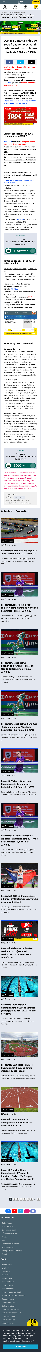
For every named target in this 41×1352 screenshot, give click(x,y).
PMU (10, 82)
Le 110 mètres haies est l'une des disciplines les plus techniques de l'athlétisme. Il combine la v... (18, 1077)
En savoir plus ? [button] (28, 1341)
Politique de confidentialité (12, 1250)
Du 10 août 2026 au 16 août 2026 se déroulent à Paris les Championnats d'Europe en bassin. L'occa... (18, 1187)
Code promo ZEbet (8, 1320)
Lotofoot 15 (6, 1271)
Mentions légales (8, 1247)
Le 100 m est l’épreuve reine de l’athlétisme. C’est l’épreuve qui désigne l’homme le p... (18, 1131)
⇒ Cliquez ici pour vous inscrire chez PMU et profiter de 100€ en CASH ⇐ (20, 102)
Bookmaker (6, 1275)
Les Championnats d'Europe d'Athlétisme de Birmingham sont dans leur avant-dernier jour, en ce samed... (19, 909)
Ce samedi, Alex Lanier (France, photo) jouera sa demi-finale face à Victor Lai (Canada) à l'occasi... (19, 793)
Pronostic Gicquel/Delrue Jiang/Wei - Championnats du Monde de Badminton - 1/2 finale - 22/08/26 (19, 727)
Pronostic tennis (8, 1282)
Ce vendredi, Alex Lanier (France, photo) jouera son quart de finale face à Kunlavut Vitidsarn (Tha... (18, 852)
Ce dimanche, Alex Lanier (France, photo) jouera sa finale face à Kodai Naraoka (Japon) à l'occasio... (18, 618)
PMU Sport (8, 141)
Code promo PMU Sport (10, 1309)
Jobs (3, 1240)
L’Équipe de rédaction (10, 1233)
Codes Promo (7, 1223)
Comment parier (8, 1299)
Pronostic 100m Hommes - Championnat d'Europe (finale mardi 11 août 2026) (16, 1122)
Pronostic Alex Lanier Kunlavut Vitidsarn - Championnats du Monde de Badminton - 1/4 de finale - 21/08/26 (19, 840)
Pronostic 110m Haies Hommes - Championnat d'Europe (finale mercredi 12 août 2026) (17, 1068)
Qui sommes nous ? (9, 1230)
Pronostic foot (7, 1278)
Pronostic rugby (8, 1285)
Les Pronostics (19, 497)
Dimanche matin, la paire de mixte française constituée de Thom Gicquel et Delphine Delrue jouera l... (18, 679)
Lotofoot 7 (5, 1268)
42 (38, 1199)
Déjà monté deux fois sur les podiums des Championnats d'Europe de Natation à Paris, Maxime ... (17, 1021)
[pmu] (20, 323)
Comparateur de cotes (10, 1302)
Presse (4, 1237)
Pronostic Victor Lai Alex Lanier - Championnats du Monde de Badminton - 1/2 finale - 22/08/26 (17, 784)
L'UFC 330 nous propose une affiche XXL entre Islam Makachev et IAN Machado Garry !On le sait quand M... (19, 965)
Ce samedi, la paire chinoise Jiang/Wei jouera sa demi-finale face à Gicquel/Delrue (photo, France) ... (19, 737)
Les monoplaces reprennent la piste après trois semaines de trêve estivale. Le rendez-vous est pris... (18, 561)
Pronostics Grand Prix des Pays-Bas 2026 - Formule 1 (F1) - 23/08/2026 (19, 552)
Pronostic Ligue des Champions (13, 1295)
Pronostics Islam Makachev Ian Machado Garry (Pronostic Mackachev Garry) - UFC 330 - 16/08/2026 (17, 953)
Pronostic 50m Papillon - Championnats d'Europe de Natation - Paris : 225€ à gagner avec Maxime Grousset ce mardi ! (17, 1175)
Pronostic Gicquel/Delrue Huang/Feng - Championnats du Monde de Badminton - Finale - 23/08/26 (17, 667)
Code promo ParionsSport (11, 1313)
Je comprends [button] (20, 1346)
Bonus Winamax (8, 1323)
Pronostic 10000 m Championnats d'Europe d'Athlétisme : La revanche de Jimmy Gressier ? (19, 899)
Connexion (36, 2)
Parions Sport (7, 1264)
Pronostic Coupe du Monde (11, 1292)
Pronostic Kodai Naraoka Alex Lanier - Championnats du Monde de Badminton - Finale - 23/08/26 (19, 608)
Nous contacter (7, 1226)
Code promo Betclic (9, 1306)
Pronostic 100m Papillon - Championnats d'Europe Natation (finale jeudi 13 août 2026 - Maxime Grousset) (18, 1009)
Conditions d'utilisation (10, 1244)
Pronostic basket (8, 1288)
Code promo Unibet (9, 1316)
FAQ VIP (4, 1254)
